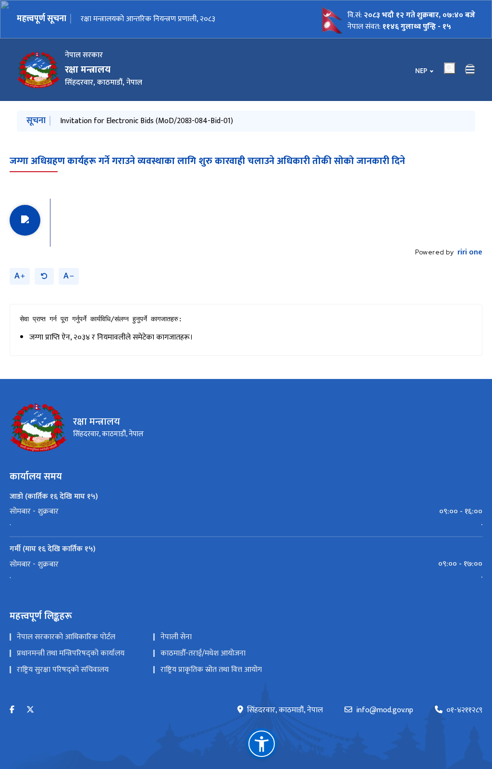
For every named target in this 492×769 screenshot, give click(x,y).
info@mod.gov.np (384, 710)
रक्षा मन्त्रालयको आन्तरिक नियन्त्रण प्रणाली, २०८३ (148, 19)
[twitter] (30, 710)
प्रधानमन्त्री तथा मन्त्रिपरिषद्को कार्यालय (70, 653)
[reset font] (44, 276)
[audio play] (25, 220)
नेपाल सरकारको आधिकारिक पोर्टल (66, 636)
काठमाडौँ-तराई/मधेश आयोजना (203, 653)
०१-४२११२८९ (464, 710)
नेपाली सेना (176, 636)
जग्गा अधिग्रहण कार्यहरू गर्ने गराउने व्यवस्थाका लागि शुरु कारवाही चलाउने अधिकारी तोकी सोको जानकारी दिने (207, 161)
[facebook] (12, 710)
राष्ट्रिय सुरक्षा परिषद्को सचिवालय (63, 669)
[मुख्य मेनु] (470, 70)
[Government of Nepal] (38, 69)
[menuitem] (246, 511)
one (469, 252)
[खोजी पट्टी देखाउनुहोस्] (449, 68)
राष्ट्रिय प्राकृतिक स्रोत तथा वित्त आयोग (211, 669)
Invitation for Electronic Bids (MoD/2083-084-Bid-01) (146, 120)
